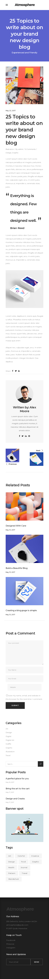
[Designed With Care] (24, 506)
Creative (35, 856)
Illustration (10, 149)
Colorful (21, 856)
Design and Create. (15, 798)
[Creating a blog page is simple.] (24, 591)
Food (23, 862)
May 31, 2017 (10, 530)
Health (11, 867)
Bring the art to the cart (18, 788)
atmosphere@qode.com (17, 925)
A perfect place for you (17, 778)
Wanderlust (13, 879)
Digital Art (10, 740)
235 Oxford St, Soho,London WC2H (21, 921)
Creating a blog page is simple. (21, 610)
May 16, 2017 (10, 782)
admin (20, 149)
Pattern (11, 873)
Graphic (15, 153)
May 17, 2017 (10, 792)
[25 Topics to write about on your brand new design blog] (24, 394)
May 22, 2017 (11, 111)
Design (8, 153)
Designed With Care (16, 526)
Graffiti (8, 744)
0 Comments (30, 149)
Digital (8, 736)
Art (7, 729)
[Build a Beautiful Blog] (24, 549)
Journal (24, 867)
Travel (8, 755)
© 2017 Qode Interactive (16, 928)
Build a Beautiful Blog (17, 568)
